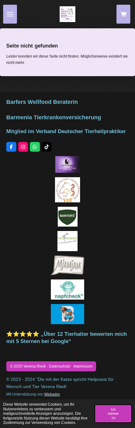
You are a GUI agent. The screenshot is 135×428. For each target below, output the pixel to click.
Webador (52, 394)
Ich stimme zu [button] (113, 414)
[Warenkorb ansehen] (123, 14)
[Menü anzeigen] (10, 14)
